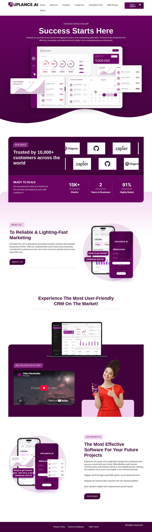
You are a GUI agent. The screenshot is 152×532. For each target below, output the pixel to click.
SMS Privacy (112, 5)
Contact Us (79, 5)
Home (42, 5)
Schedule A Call (95, 5)
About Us (54, 5)
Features (66, 5)
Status (42, 10)
